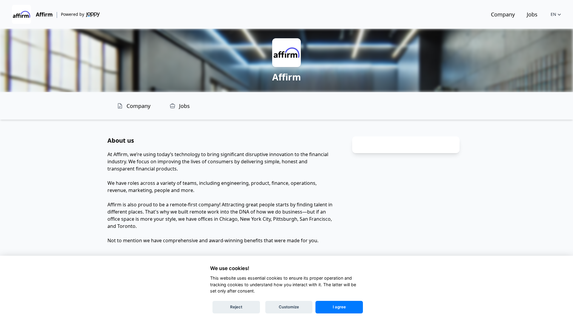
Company (503, 14)
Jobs (532, 14)
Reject (236, 306)
